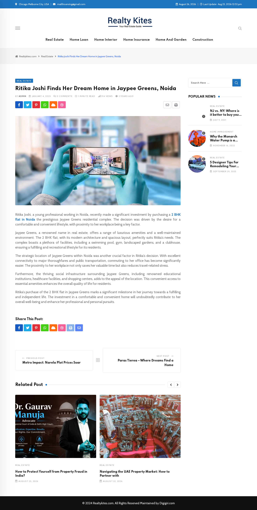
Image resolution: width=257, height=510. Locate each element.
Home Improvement (222, 131)
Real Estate (54, 39)
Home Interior (105, 39)
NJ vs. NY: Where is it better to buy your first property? (225, 114)
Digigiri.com (167, 503)
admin (22, 96)
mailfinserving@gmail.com (71, 4)
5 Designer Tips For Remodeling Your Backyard (224, 166)
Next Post (163, 356)
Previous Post (35, 358)
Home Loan (79, 39)
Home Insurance (136, 39)
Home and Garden (171, 39)
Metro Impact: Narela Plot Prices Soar (51, 362)
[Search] (240, 28)
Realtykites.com (103, 503)
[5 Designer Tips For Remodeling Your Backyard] (197, 164)
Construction (202, 39)
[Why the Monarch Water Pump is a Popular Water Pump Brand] (197, 138)
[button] (171, 385)
